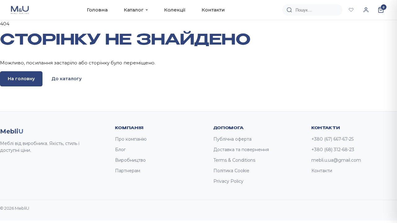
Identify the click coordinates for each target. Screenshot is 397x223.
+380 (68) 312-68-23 (332, 149)
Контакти (213, 10)
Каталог (134, 10)
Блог (120, 149)
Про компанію (131, 139)
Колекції (174, 10)
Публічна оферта (232, 139)
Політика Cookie (231, 170)
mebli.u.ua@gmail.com (336, 160)
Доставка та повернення (241, 149)
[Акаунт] (366, 10)
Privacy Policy (228, 181)
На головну (21, 78)
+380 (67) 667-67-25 (332, 139)
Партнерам (127, 170)
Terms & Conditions (234, 160)
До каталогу (66, 78)
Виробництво (130, 160)
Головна (97, 10)
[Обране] (351, 10)
